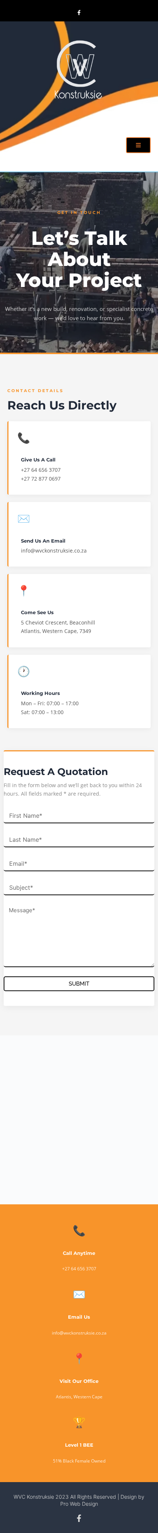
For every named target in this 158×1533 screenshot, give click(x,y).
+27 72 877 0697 (41, 478)
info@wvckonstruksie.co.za (54, 550)
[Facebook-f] (79, 12)
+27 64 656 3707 (41, 469)
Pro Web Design (79, 1504)
